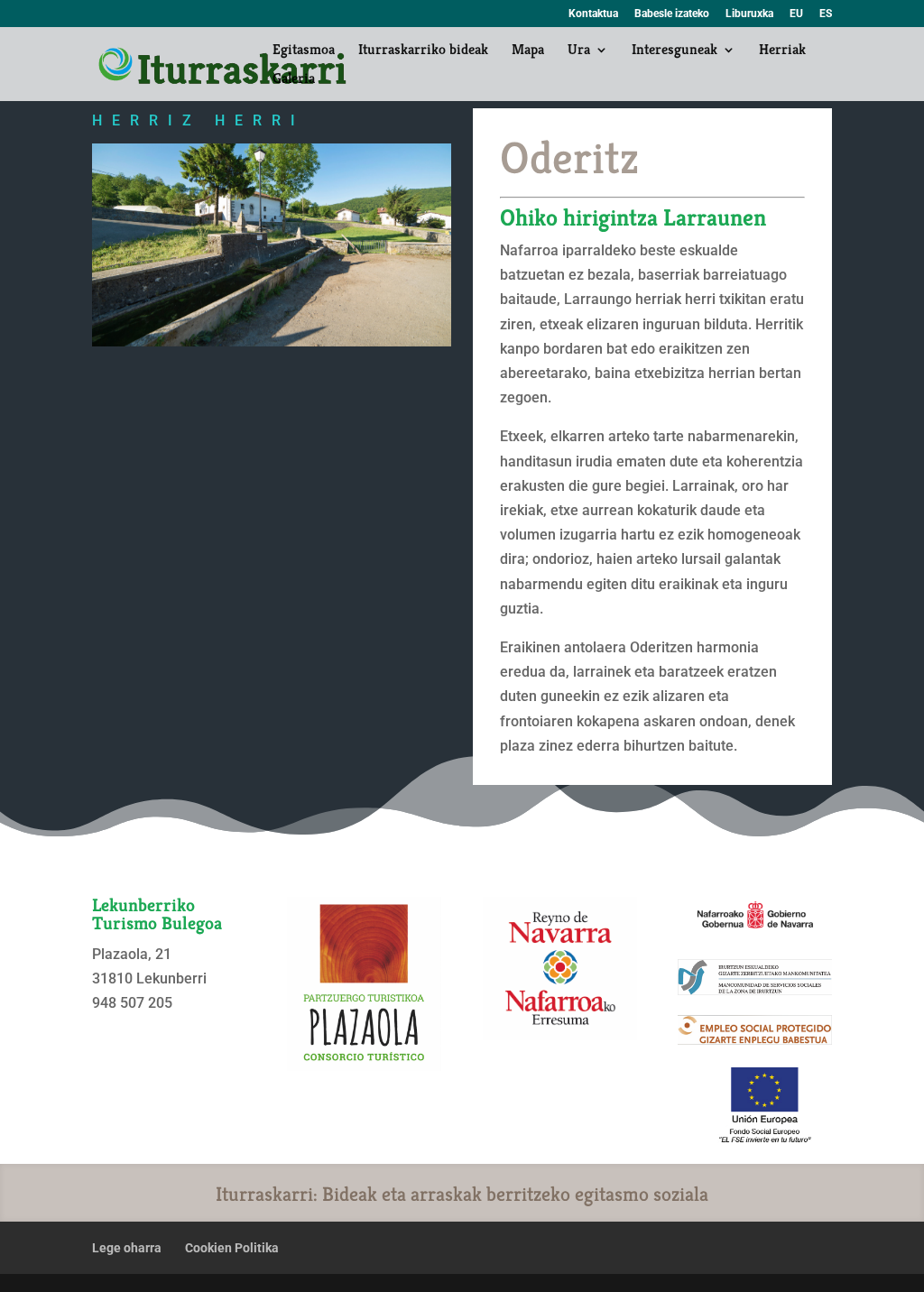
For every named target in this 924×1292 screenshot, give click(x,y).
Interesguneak (674, 51)
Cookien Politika (232, 1248)
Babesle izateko (671, 14)
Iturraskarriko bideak (423, 51)
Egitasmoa (304, 51)
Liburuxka (749, 14)
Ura (579, 51)
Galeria (294, 80)
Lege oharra (127, 1248)
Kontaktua (593, 14)
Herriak (782, 51)
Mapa (528, 51)
